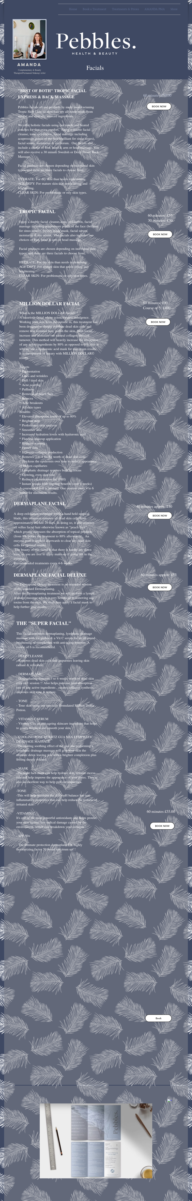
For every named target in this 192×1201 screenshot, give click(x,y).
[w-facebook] (169, 1101)
